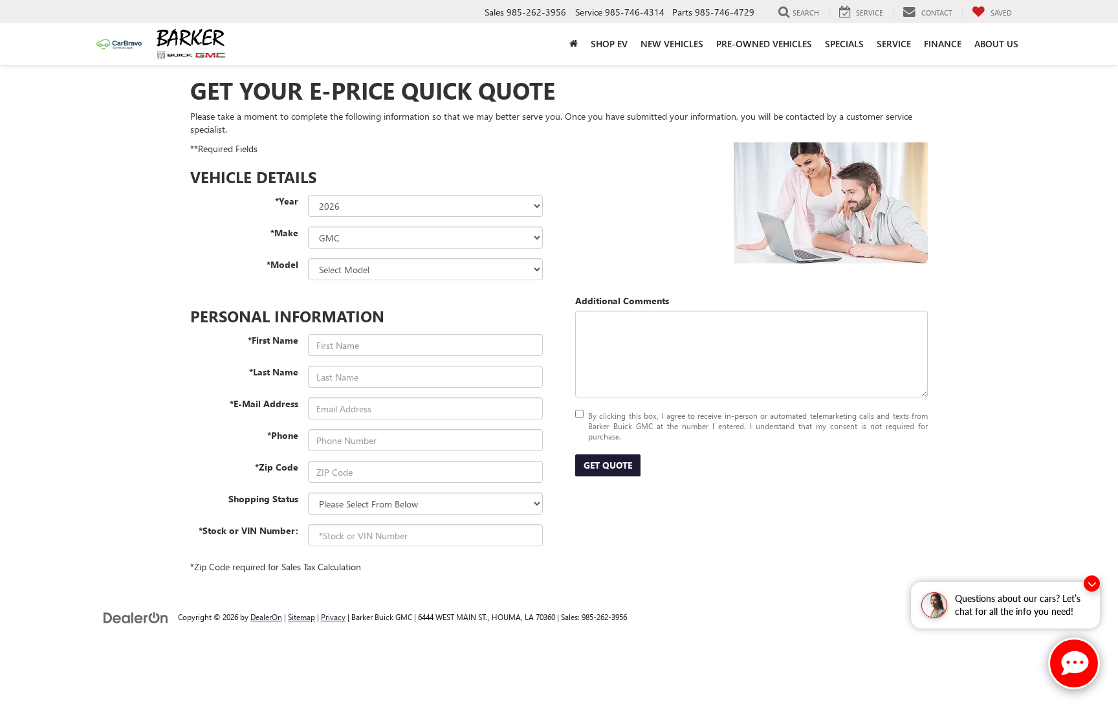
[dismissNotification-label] (1092, 583)
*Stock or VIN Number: (248, 530)
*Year (286, 201)
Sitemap (301, 617)
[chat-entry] (1074, 663)
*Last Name (273, 372)
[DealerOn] (136, 616)
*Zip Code (276, 467)
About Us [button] (996, 44)
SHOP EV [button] (609, 44)
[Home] (573, 44)
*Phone (282, 435)
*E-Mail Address (264, 403)
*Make (284, 233)
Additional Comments (622, 301)
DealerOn (266, 617)
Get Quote (608, 465)
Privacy (333, 617)
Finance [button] (942, 44)
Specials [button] (844, 44)
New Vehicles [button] (672, 44)
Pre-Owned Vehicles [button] (764, 44)
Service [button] (894, 44)
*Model (282, 264)
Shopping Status (263, 499)
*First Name (273, 340)
